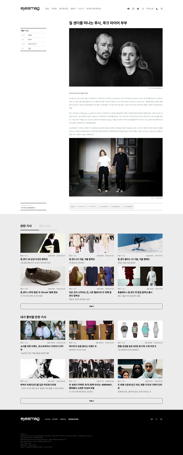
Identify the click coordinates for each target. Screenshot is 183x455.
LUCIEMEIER (128, 207)
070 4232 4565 (72, 436)
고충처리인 (63, 419)
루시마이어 (92, 207)
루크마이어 (82, 207)
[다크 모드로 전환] (157, 9)
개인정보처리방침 (73, 419)
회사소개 (149, 8)
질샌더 (73, 207)
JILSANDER (103, 207)
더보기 (91, 306)
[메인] (30, 8)
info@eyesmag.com (85, 436)
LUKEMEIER (115, 207)
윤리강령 (54, 419)
